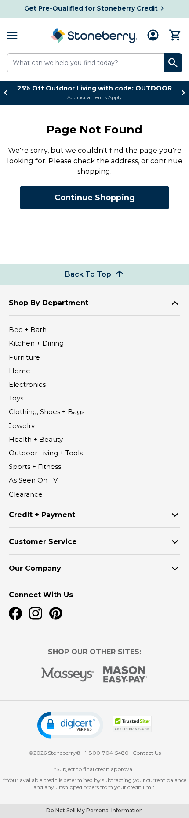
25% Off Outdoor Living (94, 88)
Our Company (35, 568)
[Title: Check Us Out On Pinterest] (55, 613)
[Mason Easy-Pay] (125, 674)
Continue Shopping (95, 197)
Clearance (26, 494)
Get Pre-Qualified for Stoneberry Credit (91, 8)
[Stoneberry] (93, 35)
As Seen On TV (33, 480)
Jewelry (22, 426)
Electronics (27, 384)
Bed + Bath (28, 329)
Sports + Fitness (35, 466)
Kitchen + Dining (36, 343)
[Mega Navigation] (12, 35)
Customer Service (43, 541)
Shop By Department (48, 303)
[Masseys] (67, 674)
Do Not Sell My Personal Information (94, 810)
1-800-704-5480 (107, 753)
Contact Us (147, 753)
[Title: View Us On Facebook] (15, 613)
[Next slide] (180, 92)
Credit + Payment (42, 515)
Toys (16, 398)
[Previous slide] (8, 92)
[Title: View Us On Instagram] (35, 613)
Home (19, 371)
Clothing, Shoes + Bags (46, 411)
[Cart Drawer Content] (175, 35)
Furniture (24, 357)
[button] (70, 725)
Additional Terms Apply (94, 97)
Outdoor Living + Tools (46, 453)
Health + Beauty (36, 439)
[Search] (173, 62)
